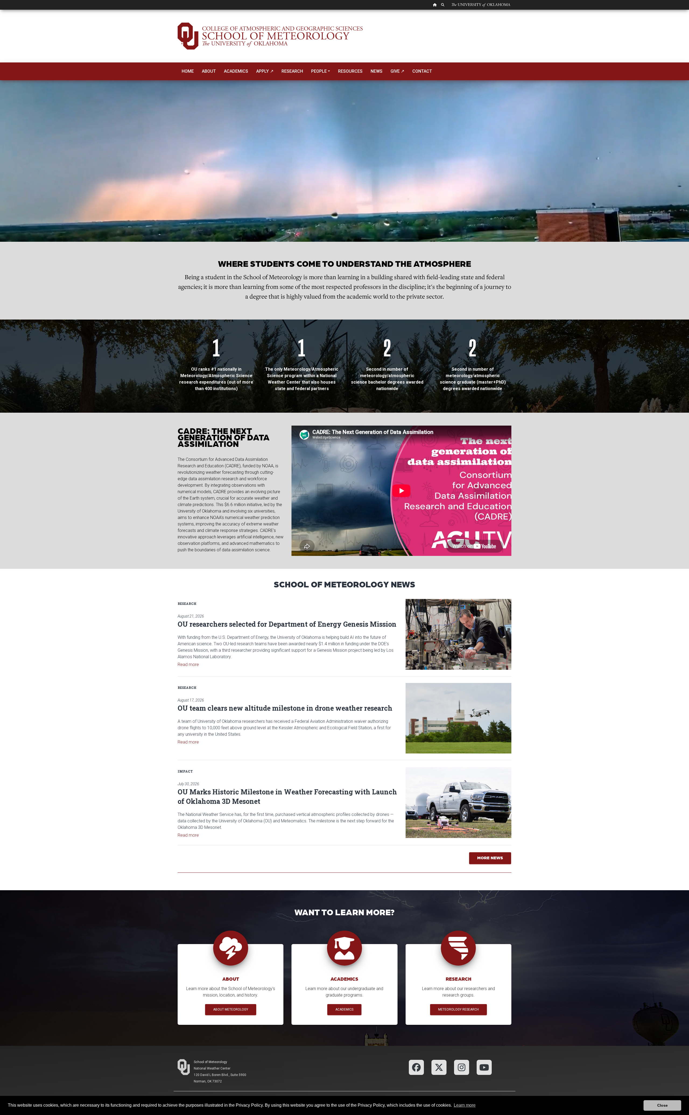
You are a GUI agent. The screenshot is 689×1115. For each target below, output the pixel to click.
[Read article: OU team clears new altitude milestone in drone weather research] (458, 718)
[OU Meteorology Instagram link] (461, 1067)
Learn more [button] (465, 1105)
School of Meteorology (210, 1062)
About (209, 71)
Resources (350, 71)
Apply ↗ (264, 71)
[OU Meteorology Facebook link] (416, 1067)
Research (292, 71)
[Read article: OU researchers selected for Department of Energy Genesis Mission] (458, 634)
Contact (422, 71)
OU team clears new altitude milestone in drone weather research (285, 708)
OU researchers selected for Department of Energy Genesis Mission (287, 624)
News (376, 71)
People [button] (319, 71)
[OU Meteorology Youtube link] (484, 1067)
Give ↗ (397, 71)
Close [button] (662, 1105)
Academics (236, 71)
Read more (188, 664)
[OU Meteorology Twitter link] (439, 1067)
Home (188, 71)
